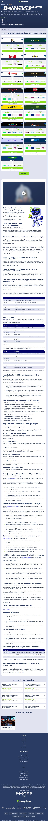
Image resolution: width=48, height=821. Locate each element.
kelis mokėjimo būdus (26, 557)
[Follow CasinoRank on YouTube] (25, 793)
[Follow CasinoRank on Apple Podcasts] (31, 793)
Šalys (24, 743)
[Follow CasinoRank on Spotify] (28, 793)
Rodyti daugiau (23, 173)
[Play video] (24, 193)
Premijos (24, 738)
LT (23, 796)
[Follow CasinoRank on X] (22, 793)
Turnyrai (24, 745)
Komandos (23, 747)
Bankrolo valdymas (24, 761)
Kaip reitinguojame (24, 775)
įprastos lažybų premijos (11, 478)
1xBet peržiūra (35, 152)
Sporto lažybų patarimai (23, 757)
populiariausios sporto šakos (12, 506)
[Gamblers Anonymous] (19, 808)
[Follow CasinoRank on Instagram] (19, 793)
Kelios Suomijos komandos (8, 538)
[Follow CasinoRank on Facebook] (17, 793)
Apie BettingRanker (23, 771)
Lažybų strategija (24, 755)
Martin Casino (5, 319)
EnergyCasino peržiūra (12, 119)
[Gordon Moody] (27, 808)
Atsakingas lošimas (24, 759)
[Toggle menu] (2, 1)
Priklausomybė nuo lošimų (6, 820)
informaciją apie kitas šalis (18, 672)
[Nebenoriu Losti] (10, 808)
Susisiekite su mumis (23, 777)
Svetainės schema (24, 779)
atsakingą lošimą (6, 609)
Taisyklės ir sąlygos (42, 820)
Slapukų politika (14, 820)
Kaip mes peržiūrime (23, 773)
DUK (24, 763)
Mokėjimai (23, 740)
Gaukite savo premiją (12, 68)
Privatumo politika (21, 820)
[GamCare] (37, 808)
